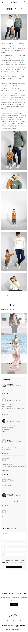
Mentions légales (19, 629)
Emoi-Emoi (19, 296)
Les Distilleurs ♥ (12, 629)
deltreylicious (10, 384)
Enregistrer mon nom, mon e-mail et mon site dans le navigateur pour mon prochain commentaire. (13, 562)
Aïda (8, 399)
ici (24, 119)
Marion (8, 440)
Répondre (5, 393)
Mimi (8, 419)
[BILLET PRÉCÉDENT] (14, 577)
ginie (8, 458)
